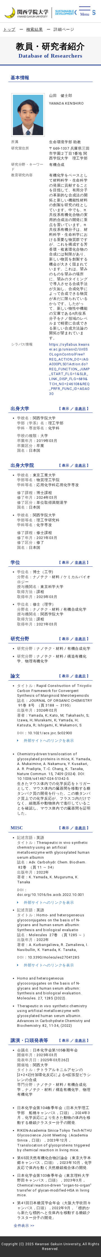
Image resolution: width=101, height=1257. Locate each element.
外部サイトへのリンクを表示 (48, 740)
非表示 (80, 409)
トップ (9, 29)
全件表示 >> (24, 1225)
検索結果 (34, 29)
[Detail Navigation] (85, 11)
